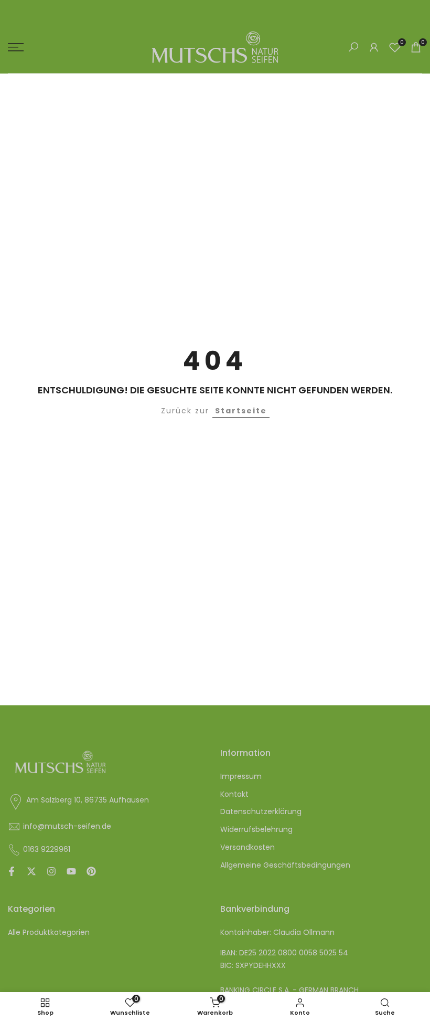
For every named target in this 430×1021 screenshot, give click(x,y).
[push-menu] (16, 47)
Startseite (241, 410)
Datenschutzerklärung (261, 811)
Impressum (241, 776)
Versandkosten (247, 847)
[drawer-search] (353, 47)
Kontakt (234, 794)
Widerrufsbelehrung (256, 829)
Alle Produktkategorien (49, 932)
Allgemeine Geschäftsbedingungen (285, 865)
